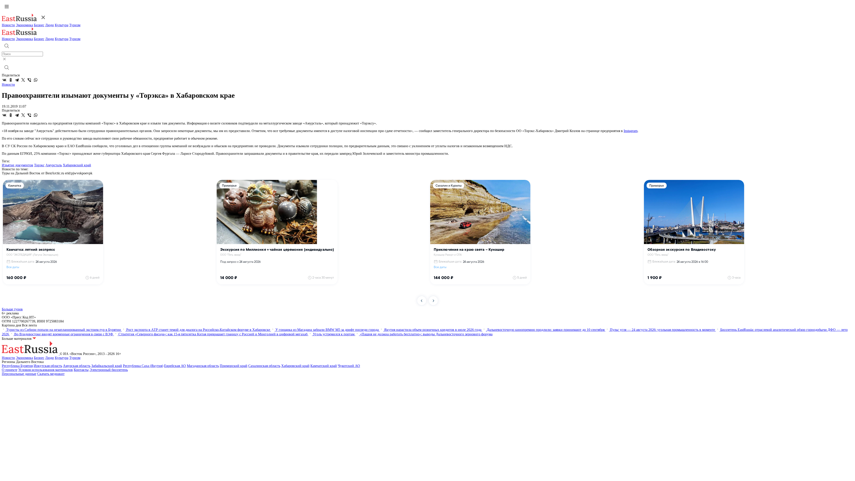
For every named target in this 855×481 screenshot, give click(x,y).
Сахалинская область (264, 366)
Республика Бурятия (17, 366)
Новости (8, 25)
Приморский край (233, 366)
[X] (23, 80)
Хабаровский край (77, 165)
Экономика (24, 25)
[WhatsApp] (35, 80)
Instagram (630, 131)
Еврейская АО (175, 366)
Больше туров (12, 309)
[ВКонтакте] (4, 80)
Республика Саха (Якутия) (143, 366)
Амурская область (76, 366)
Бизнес (39, 25)
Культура (61, 25)
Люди (49, 25)
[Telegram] (17, 80)
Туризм (74, 25)
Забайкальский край (106, 366)
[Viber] (29, 80)
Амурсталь (53, 165)
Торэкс (39, 165)
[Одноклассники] (10, 80)
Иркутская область (48, 366)
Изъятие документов (17, 165)
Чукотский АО (349, 366)
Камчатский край (323, 366)
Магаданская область (203, 366)
